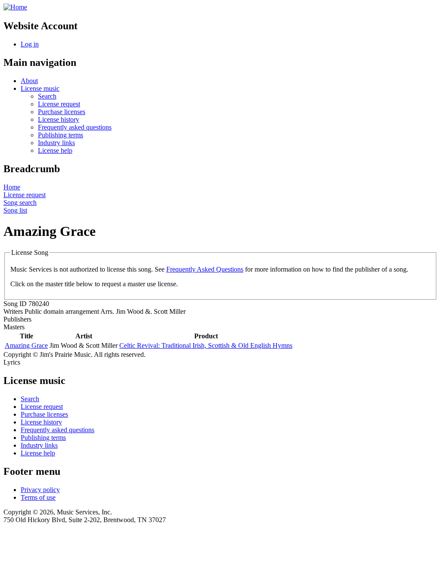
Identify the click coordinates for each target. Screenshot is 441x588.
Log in (30, 44)
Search (47, 96)
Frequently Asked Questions (204, 269)
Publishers (17, 319)
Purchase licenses (61, 111)
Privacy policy (40, 489)
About (29, 80)
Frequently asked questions (75, 127)
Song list (15, 210)
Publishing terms (60, 135)
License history (58, 119)
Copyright (17, 354)
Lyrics (11, 362)
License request (59, 104)
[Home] (15, 7)
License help (55, 150)
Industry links (56, 142)
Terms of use (38, 497)
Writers (13, 311)
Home (11, 187)
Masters (14, 327)
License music (40, 88)
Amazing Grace (26, 345)
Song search (20, 202)
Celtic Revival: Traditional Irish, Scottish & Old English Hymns (205, 345)
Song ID (15, 303)
